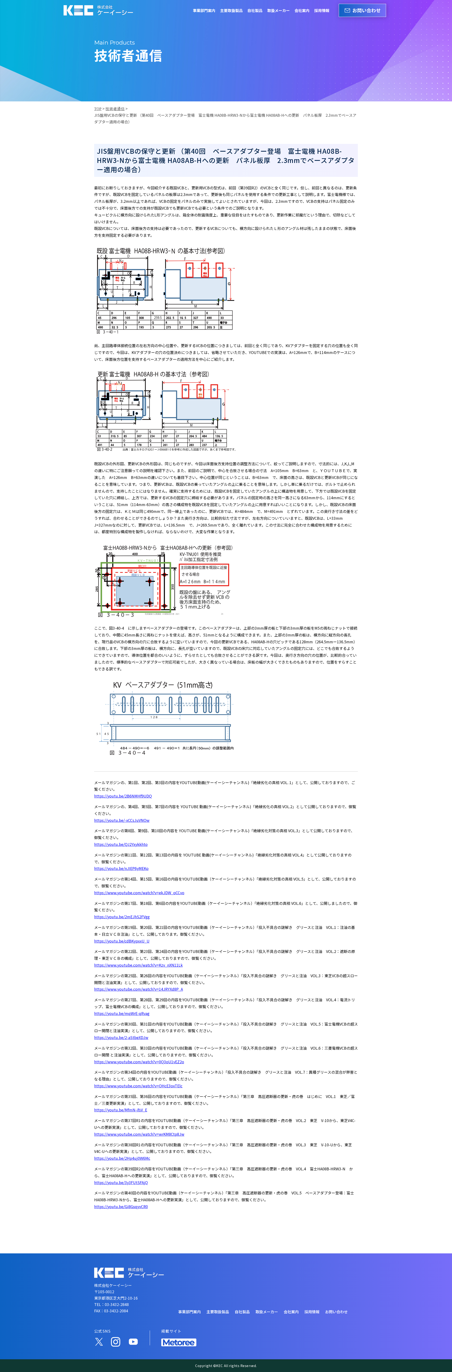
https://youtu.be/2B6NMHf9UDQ (123, 796)
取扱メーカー (278, 10)
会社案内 (302, 10)
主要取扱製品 (231, 10)
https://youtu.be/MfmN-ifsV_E (120, 1110)
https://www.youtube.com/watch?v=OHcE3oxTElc (138, 1086)
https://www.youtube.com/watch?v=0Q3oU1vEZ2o (139, 1061)
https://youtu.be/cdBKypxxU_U (121, 941)
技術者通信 (115, 109)
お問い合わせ (366, 10)
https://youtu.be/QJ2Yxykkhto (121, 844)
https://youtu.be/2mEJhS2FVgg (122, 916)
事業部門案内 (204, 10)
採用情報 (321, 10)
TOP (97, 109)
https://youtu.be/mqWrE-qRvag (121, 1013)
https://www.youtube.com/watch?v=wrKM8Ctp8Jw (139, 1134)
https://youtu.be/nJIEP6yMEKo (121, 868)
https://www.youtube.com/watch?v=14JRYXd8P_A (138, 989)
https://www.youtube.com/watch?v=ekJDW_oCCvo (139, 892)
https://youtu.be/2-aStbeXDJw (121, 1037)
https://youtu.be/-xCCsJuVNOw (121, 820)
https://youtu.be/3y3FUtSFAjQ (121, 1182)
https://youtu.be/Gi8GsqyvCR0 (121, 1206)
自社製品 (254, 10)
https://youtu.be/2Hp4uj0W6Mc (122, 1158)
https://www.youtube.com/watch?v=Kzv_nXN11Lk (138, 965)
